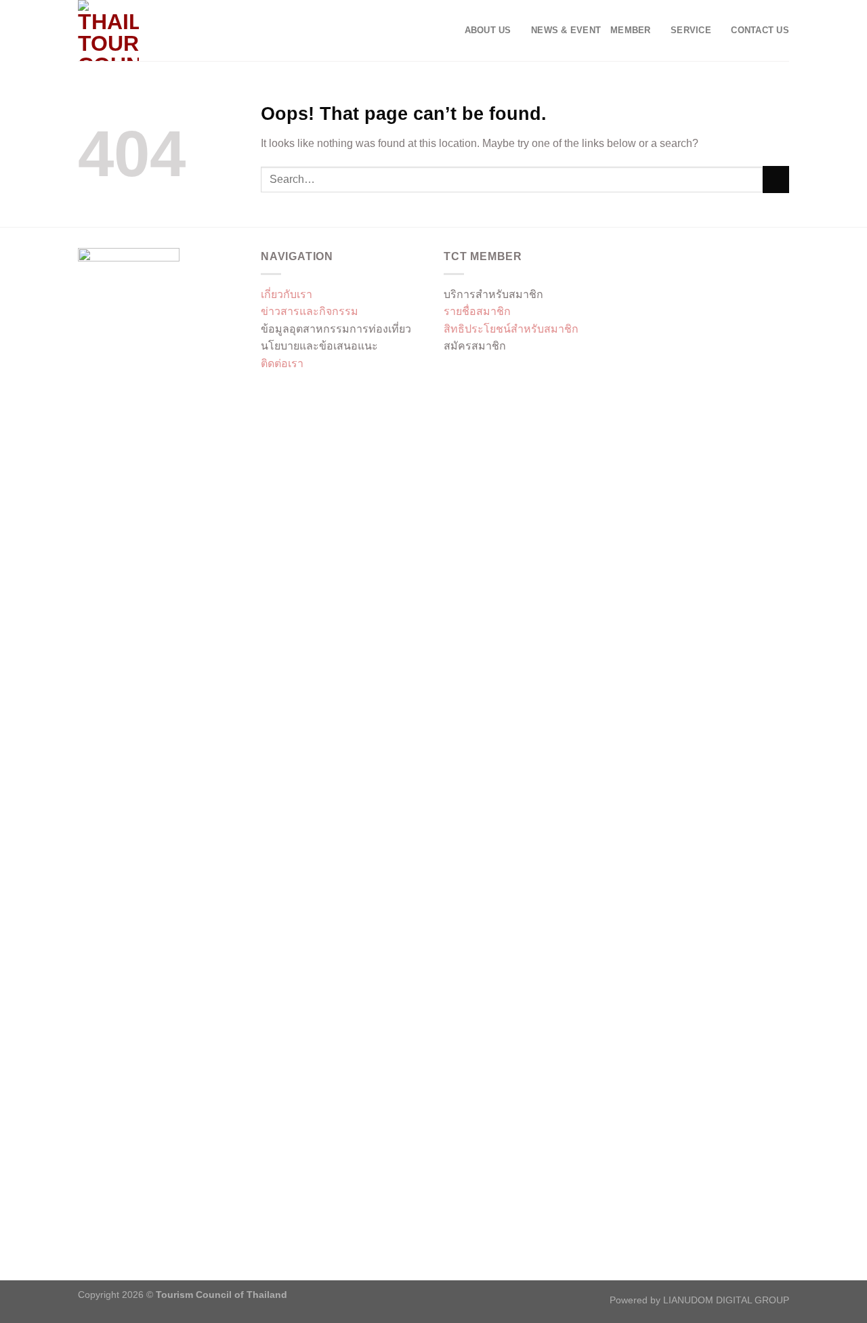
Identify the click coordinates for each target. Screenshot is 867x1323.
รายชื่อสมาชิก (477, 311)
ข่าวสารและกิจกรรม (309, 311)
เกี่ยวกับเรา (286, 294)
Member (630, 30)
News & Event (566, 30)
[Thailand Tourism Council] (145, 30)
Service (691, 30)
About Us (488, 30)
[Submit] (776, 179)
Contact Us (760, 30)
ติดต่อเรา (282, 363)
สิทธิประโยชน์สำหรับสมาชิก (511, 329)
